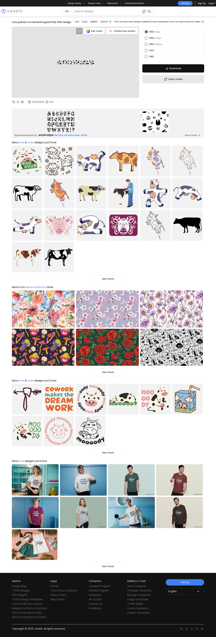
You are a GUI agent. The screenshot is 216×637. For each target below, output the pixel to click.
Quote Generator (138, 608)
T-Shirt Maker (135, 604)
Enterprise (95, 595)
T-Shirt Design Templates (27, 599)
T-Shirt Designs (21, 590)
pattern (93, 21)
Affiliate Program (99, 590)
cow (77, 21)
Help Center (57, 599)
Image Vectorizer (137, 599)
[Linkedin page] (202, 628)
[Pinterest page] (192, 628)
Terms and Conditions (63, 590)
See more (108, 279)
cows (84, 21)
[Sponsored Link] (60, 122)
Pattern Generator (138, 613)
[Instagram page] (181, 628)
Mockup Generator (139, 595)
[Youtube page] (197, 628)
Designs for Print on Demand (29, 608)
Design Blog (19, 586)
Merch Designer (136, 586)
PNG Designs (19, 595)
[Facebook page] (186, 628)
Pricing (54, 586)
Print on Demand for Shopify (29, 617)
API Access (95, 599)
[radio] (146, 32)
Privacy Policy (58, 595)
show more (191, 135)
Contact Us (96, 604)
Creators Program (100, 586)
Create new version (124, 31)
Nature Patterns (36, 287)
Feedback (95, 608)
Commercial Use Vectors (27, 604)
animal (104, 21)
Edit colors (96, 31)
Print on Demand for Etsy (27, 613)
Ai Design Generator (139, 590)
